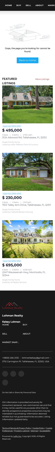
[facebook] (5, 374)
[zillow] (13, 374)
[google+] (5, 382)
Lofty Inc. (17, 436)
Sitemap (34, 431)
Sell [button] (28, 5)
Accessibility (45, 431)
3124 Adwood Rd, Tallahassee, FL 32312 (24, 137)
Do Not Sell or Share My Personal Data (19, 392)
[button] (6, 325)
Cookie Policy (39, 428)
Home (8, 5)
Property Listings (21, 431)
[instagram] (21, 374)
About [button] (39, 5)
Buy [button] (18, 5)
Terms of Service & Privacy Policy (16, 428)
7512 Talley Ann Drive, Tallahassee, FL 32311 (26, 205)
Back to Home (27, 60)
